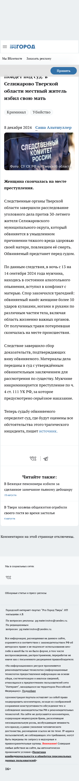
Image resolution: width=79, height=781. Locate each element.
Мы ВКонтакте (12, 58)
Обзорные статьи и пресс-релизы (26, 593)
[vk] (33, 458)
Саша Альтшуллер (53, 127)
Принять (63, 71)
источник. (48, 431)
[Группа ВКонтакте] (8, 577)
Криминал (16, 112)
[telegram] (47, 458)
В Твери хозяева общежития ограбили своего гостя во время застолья (35, 512)
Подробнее (29, 690)
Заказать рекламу (39, 58)
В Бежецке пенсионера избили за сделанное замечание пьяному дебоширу (38, 489)
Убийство (41, 112)
